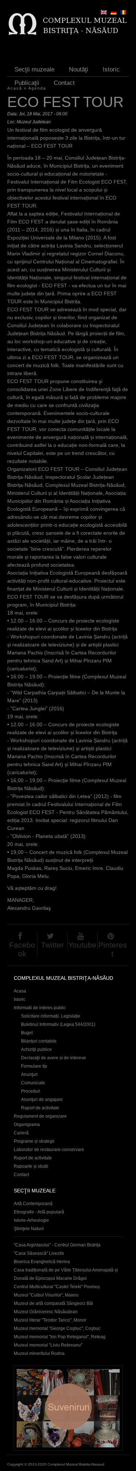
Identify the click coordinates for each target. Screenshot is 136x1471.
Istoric (111, 69)
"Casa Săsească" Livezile (39, 1253)
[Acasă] (67, 24)
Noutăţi (78, 69)
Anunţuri (29, 1074)
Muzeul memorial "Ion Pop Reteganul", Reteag (60, 1336)
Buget (27, 1032)
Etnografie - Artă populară (39, 1212)
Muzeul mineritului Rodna (39, 1353)
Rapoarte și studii (31, 1166)
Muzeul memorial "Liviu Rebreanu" (48, 1345)
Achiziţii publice (36, 1049)
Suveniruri (68, 1408)
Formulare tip (34, 1066)
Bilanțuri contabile (39, 1041)
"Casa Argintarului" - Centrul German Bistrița (57, 1245)
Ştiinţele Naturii (29, 1228)
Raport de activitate (40, 1107)
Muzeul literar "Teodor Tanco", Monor (50, 1320)
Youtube (82, 945)
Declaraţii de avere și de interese (53, 1057)
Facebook (22, 949)
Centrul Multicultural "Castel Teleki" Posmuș (57, 1286)
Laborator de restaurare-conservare (49, 1149)
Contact (64, 82)
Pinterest (112, 949)
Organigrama (27, 1124)
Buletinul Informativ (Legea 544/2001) (58, 1024)
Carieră (21, 1132)
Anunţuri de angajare (42, 1099)
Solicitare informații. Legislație (50, 1016)
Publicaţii (27, 82)
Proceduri (30, 1091)
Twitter (52, 945)
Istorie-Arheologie (31, 1220)
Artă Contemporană (33, 1203)
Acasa (20, 991)
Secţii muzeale (34, 69)
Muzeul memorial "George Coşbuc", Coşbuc (57, 1328)
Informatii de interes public (40, 1007)
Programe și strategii (34, 1141)
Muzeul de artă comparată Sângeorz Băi (53, 1303)
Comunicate (33, 1082)
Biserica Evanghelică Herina (42, 1261)
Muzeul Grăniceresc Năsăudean (46, 1311)
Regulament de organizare (40, 1116)
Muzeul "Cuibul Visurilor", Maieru (46, 1295)
